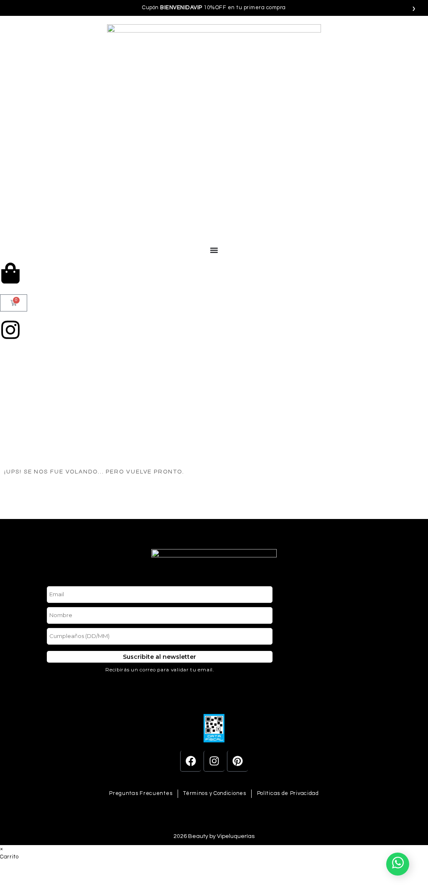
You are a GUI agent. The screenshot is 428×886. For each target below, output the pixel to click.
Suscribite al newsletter (160, 657)
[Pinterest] (237, 761)
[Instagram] (214, 761)
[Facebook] (190, 761)
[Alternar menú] (214, 250)
